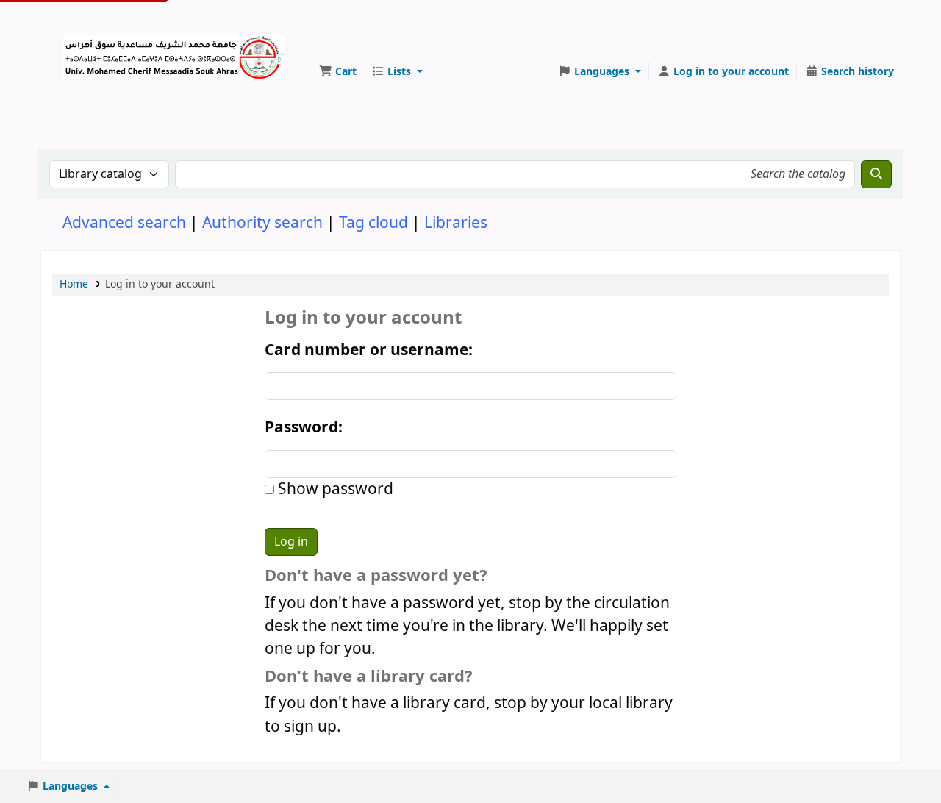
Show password (333, 489)
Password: (304, 427)
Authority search (262, 223)
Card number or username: (369, 350)
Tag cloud (373, 223)
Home (74, 284)
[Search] (876, 174)
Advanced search (124, 223)
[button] (337, 72)
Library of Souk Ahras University (100, 50)
